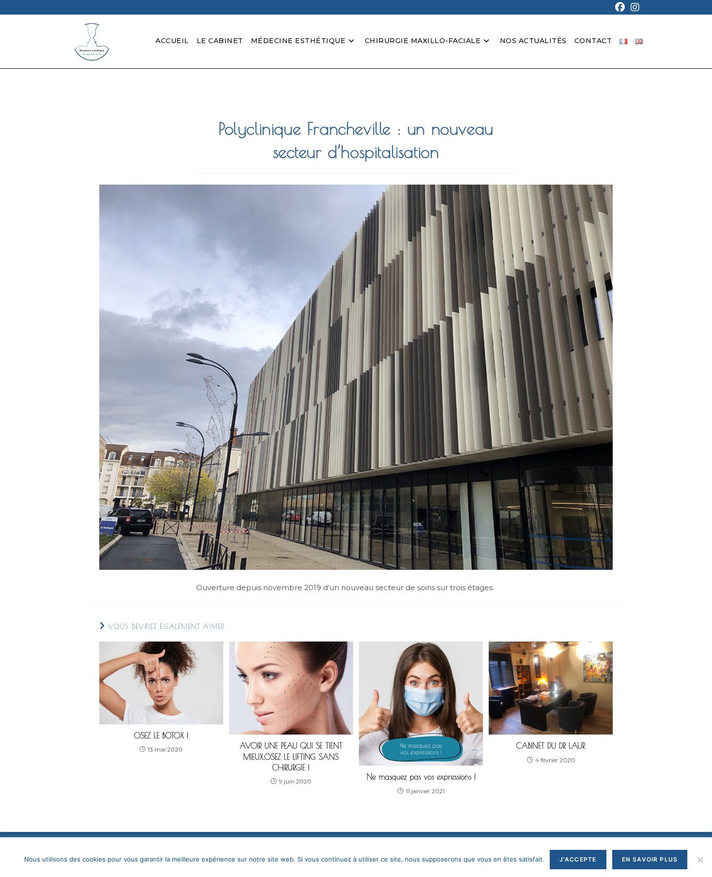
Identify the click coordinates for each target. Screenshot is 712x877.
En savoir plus (650, 859)
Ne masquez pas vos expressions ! (421, 776)
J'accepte (578, 859)
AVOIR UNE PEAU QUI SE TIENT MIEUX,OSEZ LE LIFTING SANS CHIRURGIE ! (291, 756)
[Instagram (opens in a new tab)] (633, 7)
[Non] (700, 859)
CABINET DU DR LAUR (550, 745)
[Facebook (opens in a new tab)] (620, 7)
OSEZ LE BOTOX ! (161, 735)
